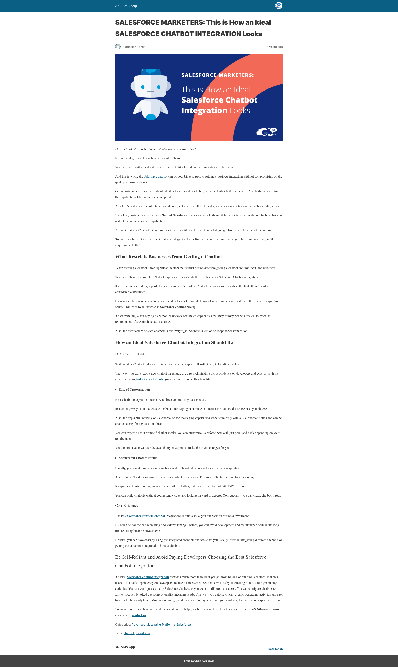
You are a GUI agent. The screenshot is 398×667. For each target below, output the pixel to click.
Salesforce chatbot (155, 176)
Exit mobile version (199, 661)
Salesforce (183, 624)
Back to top (275, 648)
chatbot (129, 633)
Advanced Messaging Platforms (153, 624)
